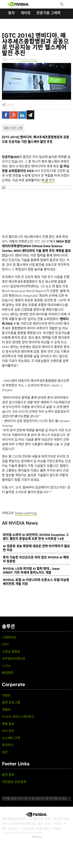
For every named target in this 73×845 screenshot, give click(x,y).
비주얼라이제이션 (13, 658)
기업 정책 (27, 829)
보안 (5, 752)
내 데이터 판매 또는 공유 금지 (30, 824)
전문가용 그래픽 (48, 13)
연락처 (57, 829)
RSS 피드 (8, 731)
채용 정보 (8, 724)
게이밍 (26, 13)
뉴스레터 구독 (11, 738)
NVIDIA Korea (28, 59)
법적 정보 (8, 775)
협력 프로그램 (11, 702)
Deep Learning (26, 513)
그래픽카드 (9, 637)
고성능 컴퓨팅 (11, 651)
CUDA (6, 666)
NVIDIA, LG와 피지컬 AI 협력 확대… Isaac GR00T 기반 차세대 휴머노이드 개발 (31, 570)
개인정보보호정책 (13, 819)
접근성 (12, 829)
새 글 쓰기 (48, 180)
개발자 (6, 710)
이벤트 (6, 695)
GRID (5, 644)
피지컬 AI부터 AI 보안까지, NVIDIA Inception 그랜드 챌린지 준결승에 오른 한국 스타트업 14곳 (36, 537)
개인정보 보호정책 (14, 782)
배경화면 (8, 673)
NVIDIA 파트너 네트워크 (18, 717)
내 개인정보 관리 (40, 819)
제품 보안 (43, 829)
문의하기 (8, 745)
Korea (36, 837)
